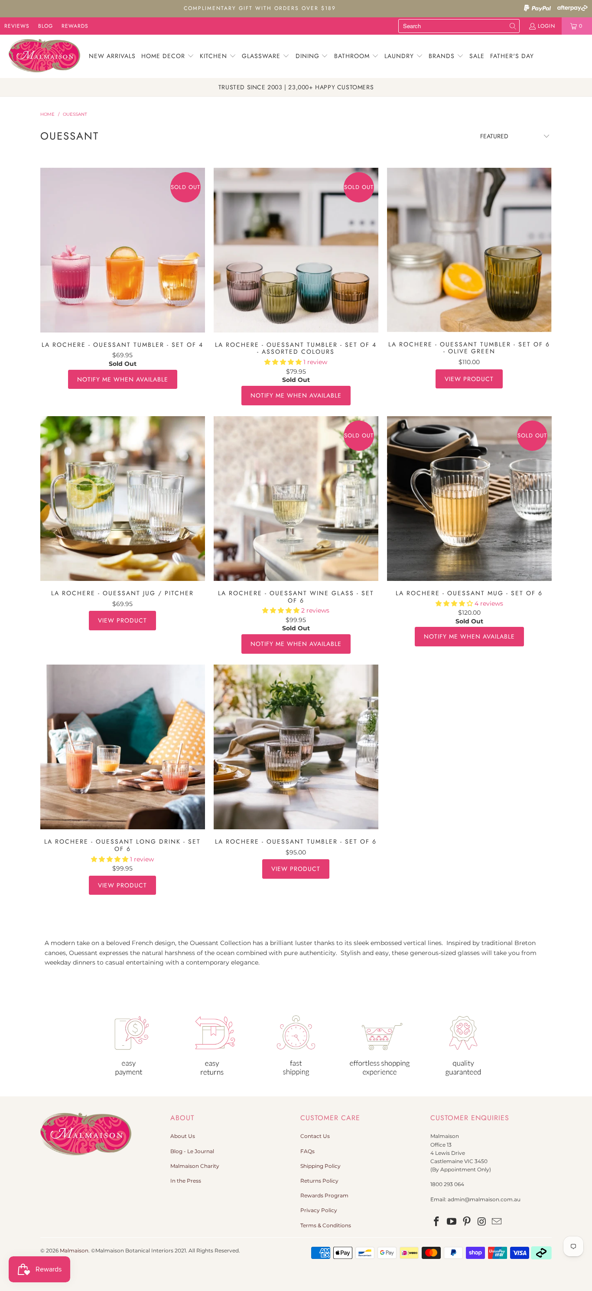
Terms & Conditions (325, 1225)
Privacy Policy (318, 1210)
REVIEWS (16, 26)
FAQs (307, 1151)
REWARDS (75, 26)
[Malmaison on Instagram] (481, 1222)
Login (546, 26)
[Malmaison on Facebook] (436, 1222)
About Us (182, 1136)
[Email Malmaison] (497, 1222)
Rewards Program (324, 1195)
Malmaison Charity (194, 1166)
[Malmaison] (44, 56)
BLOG (45, 26)
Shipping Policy (320, 1166)
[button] (167, 56)
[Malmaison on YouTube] (452, 1222)
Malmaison (74, 1250)
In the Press (185, 1180)
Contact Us (315, 1136)
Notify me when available (122, 379)
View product (469, 379)
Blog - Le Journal (192, 1151)
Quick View (122, 269)
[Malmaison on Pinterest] (466, 1222)
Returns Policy (319, 1180)
